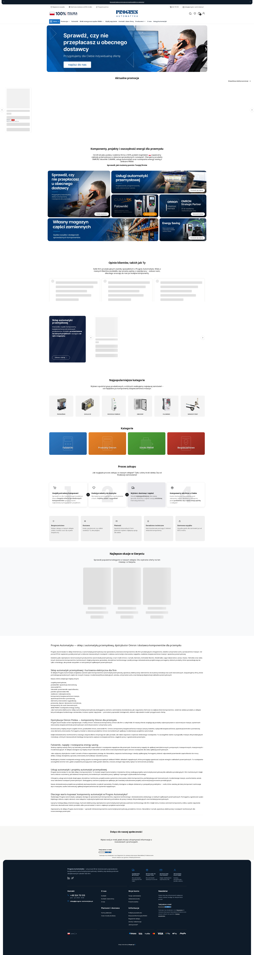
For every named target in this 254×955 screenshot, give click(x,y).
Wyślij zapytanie (101, 214)
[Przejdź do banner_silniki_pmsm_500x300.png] (146, 443)
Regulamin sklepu (134, 919)
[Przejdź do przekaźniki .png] (61, 404)
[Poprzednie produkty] (2, 110)
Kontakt (103, 896)
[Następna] (250, 2)
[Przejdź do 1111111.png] (113, 404)
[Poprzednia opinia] (51, 285)
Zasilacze (87, 414)
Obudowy (140, 414)
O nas (103, 902)
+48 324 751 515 (77, 895)
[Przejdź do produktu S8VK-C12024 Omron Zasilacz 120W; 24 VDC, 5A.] (18, 100)
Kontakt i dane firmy (107, 899)
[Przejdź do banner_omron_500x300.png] (107, 443)
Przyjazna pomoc (103, 7)
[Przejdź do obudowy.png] (140, 404)
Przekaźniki (61, 414)
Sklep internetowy (126, 944)
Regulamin (180, 910)
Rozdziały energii (114, 414)
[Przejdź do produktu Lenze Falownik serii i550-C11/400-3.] (106, 328)
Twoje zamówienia (134, 896)
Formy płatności (106, 913)
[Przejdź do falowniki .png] (166, 404)
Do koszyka (18, 130)
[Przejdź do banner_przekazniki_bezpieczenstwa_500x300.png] (186, 443)
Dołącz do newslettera (108, 852)
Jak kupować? (133, 925)
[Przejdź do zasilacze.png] (87, 404)
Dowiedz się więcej (197, 190)
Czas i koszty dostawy (108, 916)
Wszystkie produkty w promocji (238, 81)
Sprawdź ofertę (150, 214)
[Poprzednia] (4, 2)
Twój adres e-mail (105, 850)
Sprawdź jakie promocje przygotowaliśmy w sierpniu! (127, 2)
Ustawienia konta (134, 899)
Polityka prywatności (135, 913)
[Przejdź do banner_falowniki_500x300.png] (68, 443)
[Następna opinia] (203, 285)
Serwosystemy (193, 414)
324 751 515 (175, 7)
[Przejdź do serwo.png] (192, 404)
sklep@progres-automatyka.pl (194, 7)
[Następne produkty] (252, 110)
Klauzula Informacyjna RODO (137, 916)
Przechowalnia (133, 902)
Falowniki (166, 414)
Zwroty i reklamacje (134, 922)
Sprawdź (68, 454)
